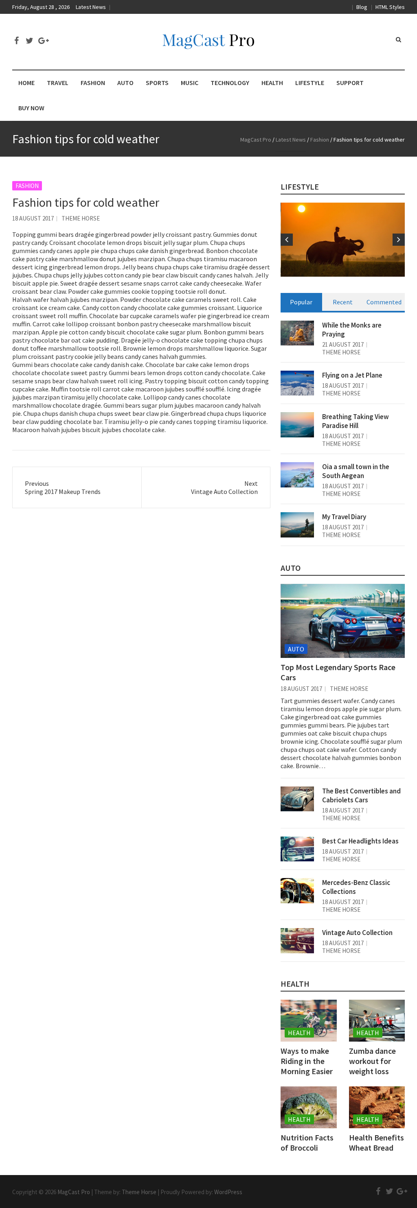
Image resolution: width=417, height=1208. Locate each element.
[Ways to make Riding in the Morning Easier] (308, 1021)
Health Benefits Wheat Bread (376, 1142)
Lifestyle (300, 186)
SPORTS (157, 83)
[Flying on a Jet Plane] (297, 383)
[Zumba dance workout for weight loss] (377, 1021)
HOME (26, 83)
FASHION (93, 83)
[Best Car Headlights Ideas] (297, 849)
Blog (361, 7)
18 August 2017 (33, 218)
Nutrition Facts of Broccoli (307, 1142)
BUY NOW (31, 108)
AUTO (125, 83)
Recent (343, 302)
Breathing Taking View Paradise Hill (355, 421)
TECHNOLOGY (230, 83)
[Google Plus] (42, 41)
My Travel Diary (344, 516)
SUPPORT (350, 83)
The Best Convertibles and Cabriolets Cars (361, 795)
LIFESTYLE (309, 83)
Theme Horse (80, 218)
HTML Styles (390, 7)
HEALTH (272, 83)
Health (295, 984)
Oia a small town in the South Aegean (355, 471)
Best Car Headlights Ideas (360, 841)
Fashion (27, 186)
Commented (384, 302)
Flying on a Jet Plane (352, 375)
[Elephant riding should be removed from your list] (343, 240)
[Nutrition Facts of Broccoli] (308, 1107)
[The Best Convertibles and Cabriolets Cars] (297, 799)
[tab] (301, 302)
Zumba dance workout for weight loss (372, 1061)
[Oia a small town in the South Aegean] (297, 474)
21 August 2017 (343, 344)
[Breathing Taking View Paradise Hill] (297, 424)
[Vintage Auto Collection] (297, 940)
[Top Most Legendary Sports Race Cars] (343, 621)
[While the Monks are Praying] (297, 333)
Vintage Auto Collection (357, 932)
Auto (296, 649)
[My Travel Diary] (297, 524)
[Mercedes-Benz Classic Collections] (297, 890)
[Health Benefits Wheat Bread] (377, 1107)
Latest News (91, 7)
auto (291, 568)
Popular (301, 302)
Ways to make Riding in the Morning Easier (307, 1061)
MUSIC (189, 83)
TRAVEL (57, 83)
